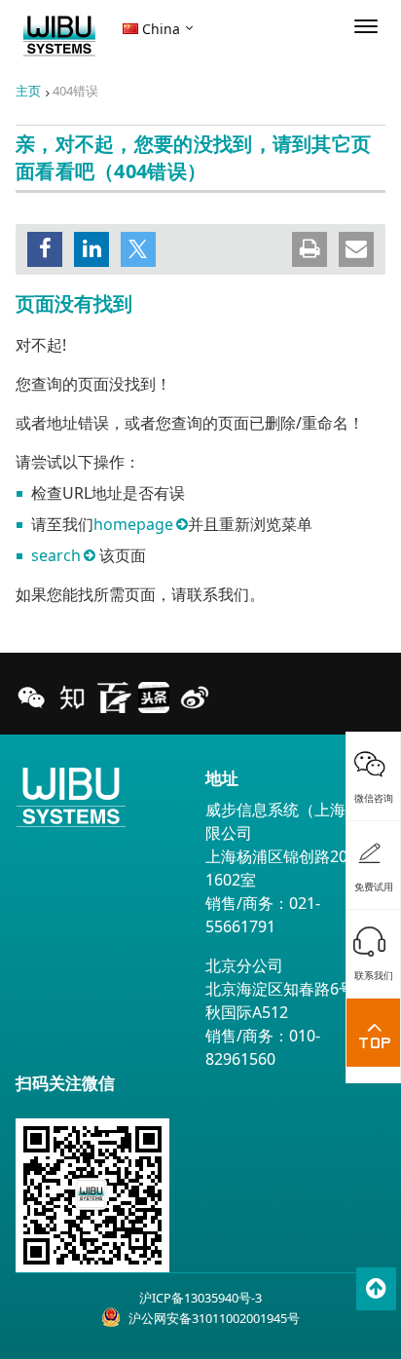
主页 (28, 90)
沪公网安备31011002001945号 (214, 1318)
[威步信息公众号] (31, 697)
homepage (133, 524)
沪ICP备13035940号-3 (200, 1297)
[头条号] (153, 697)
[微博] (194, 697)
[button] (44, 249)
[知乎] (72, 697)
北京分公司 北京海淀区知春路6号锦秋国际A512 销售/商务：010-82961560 (287, 1012)
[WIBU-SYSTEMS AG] (59, 36)
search (56, 555)
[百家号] (112, 697)
